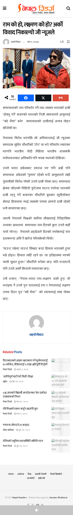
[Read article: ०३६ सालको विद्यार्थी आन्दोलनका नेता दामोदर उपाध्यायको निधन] (60, 397)
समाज (11, 474)
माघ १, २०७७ (33, 42)
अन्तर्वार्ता (30, 478)
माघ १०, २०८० (22, 402)
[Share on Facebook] (26, 98)
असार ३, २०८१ (22, 369)
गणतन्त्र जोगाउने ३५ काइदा (16, 425)
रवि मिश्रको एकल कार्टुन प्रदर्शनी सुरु (20, 408)
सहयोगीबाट (16, 42)
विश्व (29, 474)
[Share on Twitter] (43, 98)
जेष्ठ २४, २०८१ (17, 381)
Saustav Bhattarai (58, 497)
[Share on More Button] (36, 510)
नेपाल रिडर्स (7, 369)
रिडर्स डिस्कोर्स (56, 474)
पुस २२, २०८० (22, 446)
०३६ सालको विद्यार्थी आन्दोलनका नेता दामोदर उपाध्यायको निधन (25, 394)
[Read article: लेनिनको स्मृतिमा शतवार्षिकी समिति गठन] (60, 445)
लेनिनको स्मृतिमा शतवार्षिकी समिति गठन (23, 441)
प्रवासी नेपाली (40, 474)
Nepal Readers (19, 497)
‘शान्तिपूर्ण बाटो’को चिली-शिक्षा (18, 376)
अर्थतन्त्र (20, 474)
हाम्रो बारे (41, 478)
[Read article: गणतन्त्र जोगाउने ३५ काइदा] (60, 429)
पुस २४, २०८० (24, 430)
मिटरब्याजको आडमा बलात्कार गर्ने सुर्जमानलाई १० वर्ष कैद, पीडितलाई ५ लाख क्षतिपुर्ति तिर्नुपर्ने (25, 362)
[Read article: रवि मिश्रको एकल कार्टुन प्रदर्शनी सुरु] (60, 413)
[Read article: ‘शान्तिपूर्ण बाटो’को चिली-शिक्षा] (60, 381)
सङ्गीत (5, 381)
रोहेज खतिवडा (8, 430)
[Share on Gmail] (61, 98)
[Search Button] (68, 8)
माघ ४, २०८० (21, 414)
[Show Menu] (4, 8)
